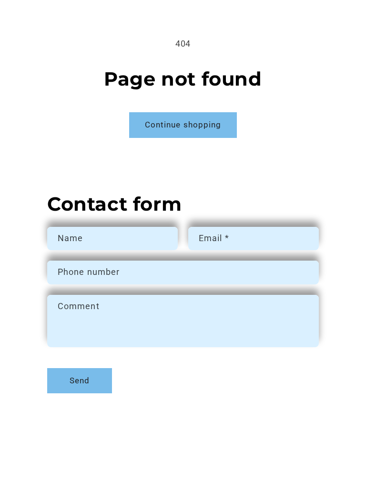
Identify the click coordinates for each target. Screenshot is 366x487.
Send (80, 380)
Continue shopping (183, 124)
